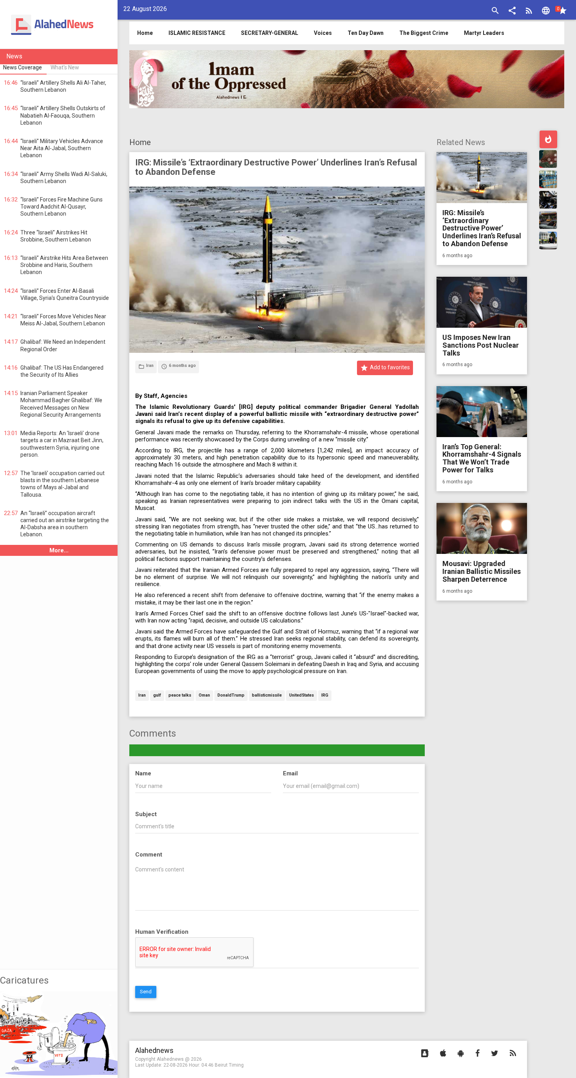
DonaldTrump (231, 695)
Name (143, 773)
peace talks (179, 695)
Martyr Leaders (484, 33)
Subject (146, 814)
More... (59, 550)
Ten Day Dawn (366, 33)
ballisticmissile (267, 695)
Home (140, 142)
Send (146, 992)
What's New (65, 67)
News (14, 56)
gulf (157, 695)
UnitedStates (301, 695)
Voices (323, 33)
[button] (512, 11)
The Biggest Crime (423, 33)
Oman (204, 695)
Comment (148, 854)
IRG (324, 695)
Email (290, 773)
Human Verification (161, 931)
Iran (142, 695)
